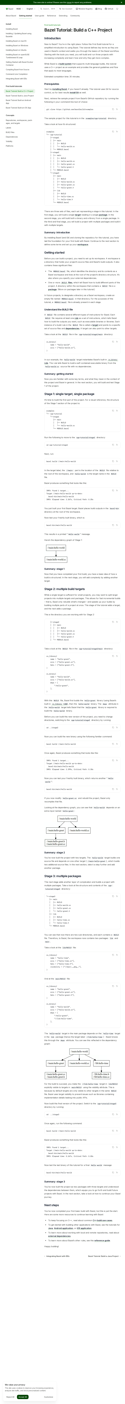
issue (69, 2)
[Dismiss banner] (121, 2)
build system (65, 64)
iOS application (84, 1228)
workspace (82, 244)
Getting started (25, 16)
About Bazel (11, 16)
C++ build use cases (102, 1220)
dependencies (72, 328)
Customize (48, 1397)
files (67, 282)
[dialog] (30, 1391)
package (103, 215)
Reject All (10, 1397)
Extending (63, 16)
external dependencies (59, 1236)
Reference (51, 16)
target (78, 215)
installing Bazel (59, 89)
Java (50, 1228)
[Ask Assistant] (117, 109)
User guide (39, 16)
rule (76, 318)
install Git (74, 92)
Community (75, 16)
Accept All (23, 1397)
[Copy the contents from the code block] (113, 109)
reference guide (102, 1240)
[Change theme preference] (117, 9)
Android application (63, 1228)
